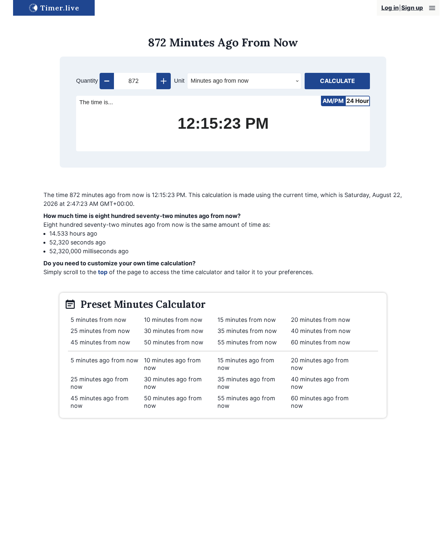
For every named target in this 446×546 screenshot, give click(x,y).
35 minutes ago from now (246, 383)
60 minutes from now (320, 342)
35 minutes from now (247, 330)
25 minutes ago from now (99, 383)
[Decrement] (107, 81)
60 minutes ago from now (320, 402)
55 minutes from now (247, 342)
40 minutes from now (321, 330)
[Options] (432, 8)
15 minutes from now (246, 319)
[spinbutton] (135, 81)
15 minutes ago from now (245, 364)
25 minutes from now (100, 330)
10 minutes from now (173, 319)
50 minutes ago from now (173, 402)
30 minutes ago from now (173, 383)
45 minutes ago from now (100, 402)
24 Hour (357, 100)
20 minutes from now (320, 319)
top (102, 272)
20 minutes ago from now (320, 364)
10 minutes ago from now (172, 364)
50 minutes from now (173, 342)
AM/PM (333, 100)
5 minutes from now (98, 319)
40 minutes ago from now (320, 383)
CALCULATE (337, 80)
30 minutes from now (173, 330)
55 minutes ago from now (246, 402)
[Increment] (163, 81)
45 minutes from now (100, 342)
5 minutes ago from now (104, 360)
